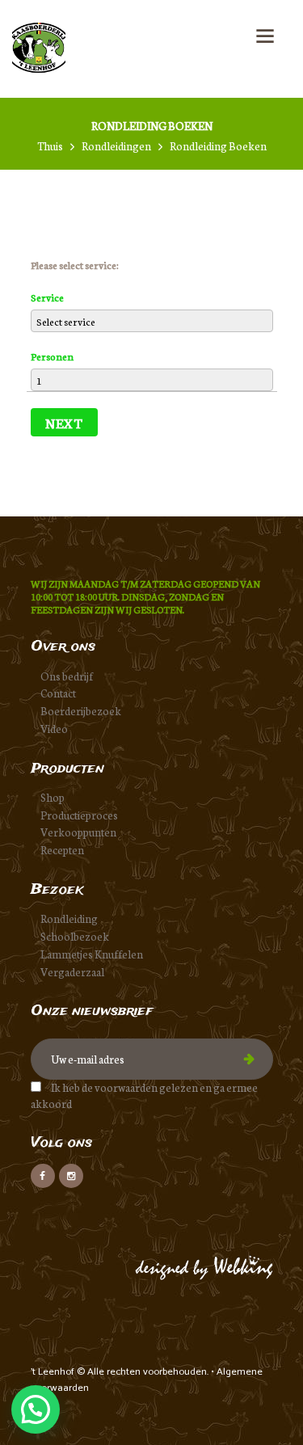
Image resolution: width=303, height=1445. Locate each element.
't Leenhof (54, 1371)
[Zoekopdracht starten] (240, 174)
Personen (52, 356)
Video (54, 728)
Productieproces (79, 815)
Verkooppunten (78, 832)
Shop (52, 797)
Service (47, 297)
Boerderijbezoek (80, 710)
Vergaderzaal (72, 971)
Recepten (62, 849)
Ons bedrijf (66, 676)
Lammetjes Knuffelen (91, 954)
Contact (58, 693)
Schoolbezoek (74, 936)
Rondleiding (69, 918)
